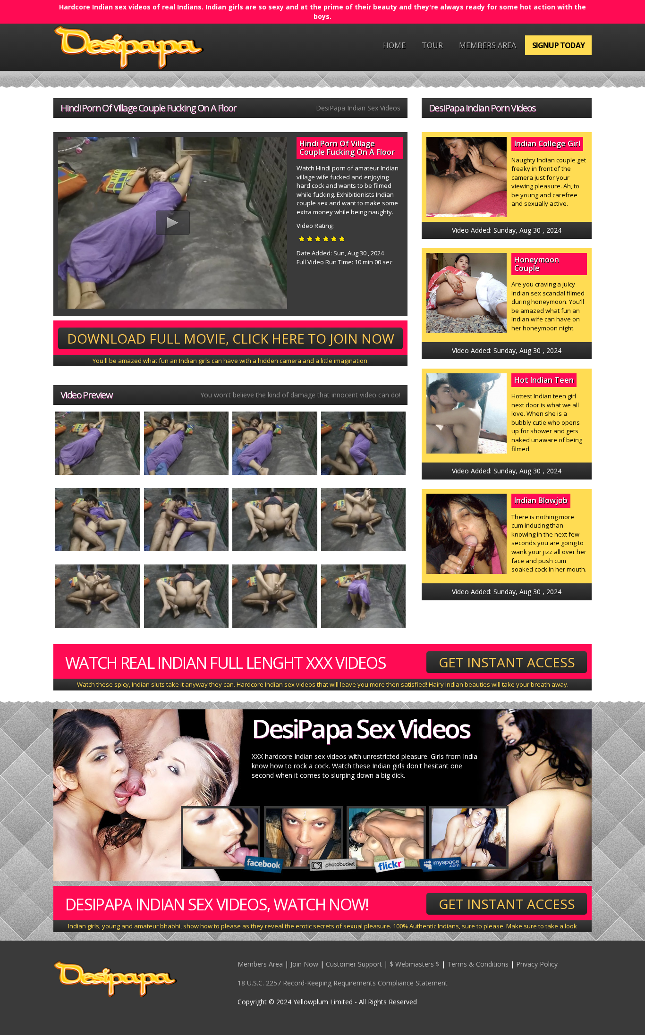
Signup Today (558, 45)
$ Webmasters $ (415, 963)
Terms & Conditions (478, 963)
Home (394, 45)
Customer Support (354, 963)
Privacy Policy (537, 963)
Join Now (304, 963)
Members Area (487, 45)
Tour (432, 45)
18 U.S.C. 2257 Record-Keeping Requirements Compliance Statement (343, 982)
